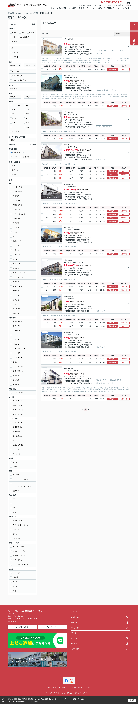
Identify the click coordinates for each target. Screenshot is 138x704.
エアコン (16, 462)
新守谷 (79, 49)
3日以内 (14, 157)
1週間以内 (25, 157)
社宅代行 (74, 643)
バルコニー (16, 344)
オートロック (17, 520)
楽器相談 (16, 196)
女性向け (16, 291)
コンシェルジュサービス (21, 565)
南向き (15, 586)
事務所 (31, 33)
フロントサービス (19, 551)
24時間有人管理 (18, 546)
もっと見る (106, 62)
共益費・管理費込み (19, 80)
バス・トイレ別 (18, 422)
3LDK (28, 123)
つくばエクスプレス (71, 54)
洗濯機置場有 (17, 375)
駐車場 (14, 41)
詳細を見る (112, 69)
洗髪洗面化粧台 (18, 445)
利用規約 (62, 687)
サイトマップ (89, 687)
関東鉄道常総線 (70, 49)
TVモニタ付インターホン (21, 525)
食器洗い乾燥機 (18, 405)
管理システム (75, 638)
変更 (33, 24)
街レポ (73, 633)
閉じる (132, 700)
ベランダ (16, 339)
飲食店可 (16, 300)
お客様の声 (110, 8)
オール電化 (16, 353)
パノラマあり (16, 174)
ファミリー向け (18, 295)
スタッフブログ (123, 8)
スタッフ (74, 612)
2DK (27, 114)
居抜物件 (16, 313)
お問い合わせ (23, 627)
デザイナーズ (17, 209)
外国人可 (16, 268)
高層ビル (16, 304)
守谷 (81, 54)
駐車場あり (16, 573)
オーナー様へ (75, 628)
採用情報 (74, 622)
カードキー (16, 259)
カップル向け (17, 286)
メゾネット (16, 335)
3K (27, 118)
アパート (15, 48)
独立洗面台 (16, 454)
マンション (16, 52)
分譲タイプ (16, 241)
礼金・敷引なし (17, 76)
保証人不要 (16, 218)
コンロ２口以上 (18, 401)
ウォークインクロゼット (21, 479)
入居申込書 (75, 649)
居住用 (14, 33)
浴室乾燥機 (16, 431)
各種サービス (84, 8)
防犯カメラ (16, 538)
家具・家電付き (18, 371)
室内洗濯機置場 (18, 321)
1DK (13, 109)
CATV (15, 508)
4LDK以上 (15, 131)
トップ (53, 8)
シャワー (16, 449)
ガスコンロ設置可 (19, 273)
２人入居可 (16, 227)
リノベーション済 (19, 214)
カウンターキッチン (20, 414)
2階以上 (15, 577)
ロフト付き (16, 330)
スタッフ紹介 (97, 8)
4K (13, 127)
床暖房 (15, 466)
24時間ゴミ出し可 (19, 555)
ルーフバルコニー (19, 348)
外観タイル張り (18, 393)
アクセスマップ (51, 687)
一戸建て (15, 57)
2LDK (14, 118)
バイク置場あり (18, 366)
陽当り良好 (16, 200)
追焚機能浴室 (17, 427)
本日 (25, 152)
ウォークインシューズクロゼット (21, 486)
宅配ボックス (17, 529)
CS (14, 499)
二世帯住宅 (16, 250)
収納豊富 (16, 491)
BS (14, 503)
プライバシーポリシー (75, 687)
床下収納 (16, 474)
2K (13, 114)
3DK (13, 123)
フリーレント (17, 254)
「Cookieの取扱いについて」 (22, 701)
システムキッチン (19, 410)
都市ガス (16, 384)
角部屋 (15, 591)
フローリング (17, 326)
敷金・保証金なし (18, 71)
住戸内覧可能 (17, 560)
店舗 (22, 33)
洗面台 (15, 440)
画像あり (15, 165)
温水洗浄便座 (17, 436)
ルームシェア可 (18, 277)
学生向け (16, 282)
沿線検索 (62, 8)
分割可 (15, 236)
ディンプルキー (18, 534)
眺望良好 (16, 245)
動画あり (15, 170)
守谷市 (67, 39)
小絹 (78, 51)
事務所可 (16, 223)
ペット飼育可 (17, 187)
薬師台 (71, 39)
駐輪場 (15, 362)
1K (27, 105)
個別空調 (16, 380)
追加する (124, 69)
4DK (27, 127)
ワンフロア (16, 309)
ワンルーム (16, 105)
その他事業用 (24, 37)
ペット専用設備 (18, 191)
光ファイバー (17, 512)
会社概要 (72, 8)
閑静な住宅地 (17, 205)
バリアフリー (17, 232)
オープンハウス (18, 264)
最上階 (15, 582)
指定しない (16, 152)
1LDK (28, 109)
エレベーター (17, 357)
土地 (13, 37)
